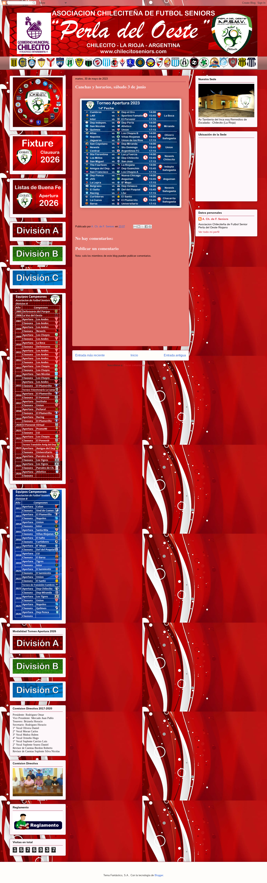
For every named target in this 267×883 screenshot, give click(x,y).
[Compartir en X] (142, 227)
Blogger (159, 875)
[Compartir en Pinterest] (150, 227)
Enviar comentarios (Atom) (139, 365)
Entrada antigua (175, 355)
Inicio (134, 355)
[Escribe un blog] (139, 227)
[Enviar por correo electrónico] (135, 227)
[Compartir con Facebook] (146, 227)
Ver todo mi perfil (208, 231)
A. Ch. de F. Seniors (215, 219)
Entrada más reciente (90, 355)
